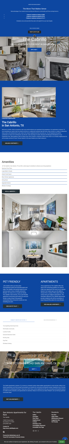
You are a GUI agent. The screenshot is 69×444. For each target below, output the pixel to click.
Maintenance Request (57, 418)
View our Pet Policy (11, 306)
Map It (34, 369)
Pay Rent (53, 414)
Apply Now (34, 49)
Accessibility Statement (39, 425)
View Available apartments (51, 304)
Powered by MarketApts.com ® (11, 435)
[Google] (4, 431)
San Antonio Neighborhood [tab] (50, 320)
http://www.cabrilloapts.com (10, 428)
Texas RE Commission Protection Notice (13, 437)
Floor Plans (36, 418)
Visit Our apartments (12, 399)
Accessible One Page (38, 427)
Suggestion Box (55, 420)
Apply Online (54, 416)
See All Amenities (10, 191)
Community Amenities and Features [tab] (18, 320)
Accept (62, 441)
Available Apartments (11, 143)
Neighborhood (36, 420)
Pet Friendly (54, 422)
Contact (35, 422)
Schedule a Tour (37, 423)
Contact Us (6, 426)
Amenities (35, 416)
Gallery (34, 414)
